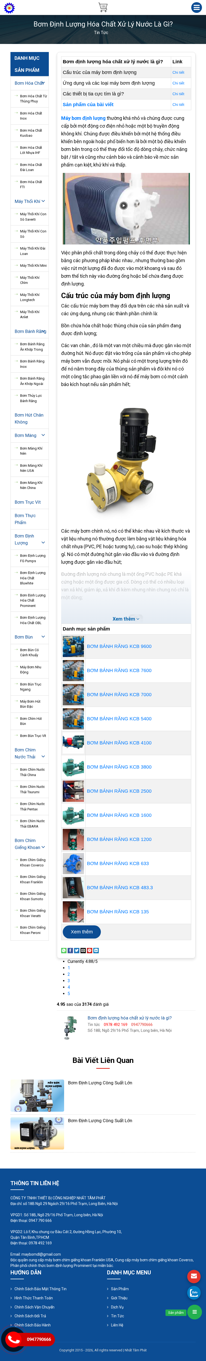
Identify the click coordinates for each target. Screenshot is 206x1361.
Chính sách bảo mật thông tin (40, 1289)
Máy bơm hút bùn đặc (30, 704)
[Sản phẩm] (194, 1312)
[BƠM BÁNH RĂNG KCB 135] (73, 911)
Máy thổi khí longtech (29, 297)
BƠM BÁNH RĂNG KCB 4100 (119, 743)
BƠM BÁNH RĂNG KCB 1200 (119, 839)
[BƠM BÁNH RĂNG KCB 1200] (73, 839)
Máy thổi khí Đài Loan (32, 251)
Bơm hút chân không (29, 418)
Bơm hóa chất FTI (31, 184)
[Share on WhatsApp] (64, 950)
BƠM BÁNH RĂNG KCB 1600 (119, 815)
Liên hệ (117, 1325)
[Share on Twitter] (76, 950)
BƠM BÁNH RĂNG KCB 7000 (119, 694)
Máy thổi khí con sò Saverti (33, 216)
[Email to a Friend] (83, 950)
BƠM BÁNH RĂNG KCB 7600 (119, 670)
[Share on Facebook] (70, 950)
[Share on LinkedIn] (96, 950)
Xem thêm (82, 931)
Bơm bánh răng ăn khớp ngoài (32, 381)
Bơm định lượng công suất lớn (100, 1082)
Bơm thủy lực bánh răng (31, 398)
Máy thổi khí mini (33, 266)
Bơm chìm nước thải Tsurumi (32, 789)
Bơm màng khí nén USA (31, 468)
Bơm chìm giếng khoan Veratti (33, 913)
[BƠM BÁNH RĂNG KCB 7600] (73, 670)
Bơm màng (25, 435)
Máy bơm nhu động (30, 669)
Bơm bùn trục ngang (30, 687)
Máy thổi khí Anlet (29, 314)
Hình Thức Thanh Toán (33, 1298)
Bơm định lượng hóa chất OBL (33, 620)
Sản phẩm (120, 1289)
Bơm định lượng (24, 539)
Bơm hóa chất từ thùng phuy (33, 98)
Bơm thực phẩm (25, 519)
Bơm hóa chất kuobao (31, 133)
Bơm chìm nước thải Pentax (32, 806)
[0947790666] (194, 1292)
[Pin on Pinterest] (89, 950)
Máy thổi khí (27, 201)
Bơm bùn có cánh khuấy (29, 652)
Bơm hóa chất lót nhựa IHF (31, 150)
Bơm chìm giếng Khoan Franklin (33, 879)
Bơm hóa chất (29, 83)
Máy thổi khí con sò (33, 234)
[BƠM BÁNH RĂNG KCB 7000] (73, 694)
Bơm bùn (24, 637)
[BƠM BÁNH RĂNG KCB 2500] (73, 791)
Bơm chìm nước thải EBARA (32, 823)
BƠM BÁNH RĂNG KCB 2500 (119, 791)
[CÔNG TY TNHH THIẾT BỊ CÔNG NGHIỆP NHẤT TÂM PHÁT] (9, 7)
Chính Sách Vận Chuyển (34, 1307)
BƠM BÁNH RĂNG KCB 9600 (119, 646)
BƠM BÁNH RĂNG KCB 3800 (119, 767)
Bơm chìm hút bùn (31, 721)
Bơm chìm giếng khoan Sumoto (33, 896)
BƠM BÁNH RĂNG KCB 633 (118, 863)
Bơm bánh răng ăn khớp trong (32, 346)
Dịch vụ (117, 1307)
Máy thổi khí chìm (29, 280)
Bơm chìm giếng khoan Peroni (33, 930)
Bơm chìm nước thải (25, 753)
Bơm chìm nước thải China (32, 772)
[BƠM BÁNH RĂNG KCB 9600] (73, 646)
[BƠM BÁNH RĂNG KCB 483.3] (73, 887)
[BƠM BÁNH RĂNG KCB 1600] (73, 815)
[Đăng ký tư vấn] (194, 1276)
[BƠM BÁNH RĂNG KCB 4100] (73, 743)
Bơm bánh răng (30, 331)
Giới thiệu (119, 1298)
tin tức (101, 32)
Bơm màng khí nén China (31, 485)
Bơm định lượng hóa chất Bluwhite (33, 578)
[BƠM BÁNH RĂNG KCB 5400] (73, 718)
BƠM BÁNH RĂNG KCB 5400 (119, 718)
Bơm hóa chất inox (31, 116)
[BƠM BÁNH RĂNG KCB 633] (73, 863)
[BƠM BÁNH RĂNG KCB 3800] (73, 767)
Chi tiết (178, 72)
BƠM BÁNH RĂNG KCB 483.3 (120, 887)
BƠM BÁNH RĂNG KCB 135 (118, 911)
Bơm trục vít (28, 502)
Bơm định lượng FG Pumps (33, 558)
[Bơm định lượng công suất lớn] (37, 1095)
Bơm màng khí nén (31, 451)
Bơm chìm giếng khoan (27, 844)
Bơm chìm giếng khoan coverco (33, 862)
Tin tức (117, 1316)
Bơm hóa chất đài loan (31, 167)
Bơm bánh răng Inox (32, 364)
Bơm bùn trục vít (33, 736)
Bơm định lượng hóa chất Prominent (33, 600)
